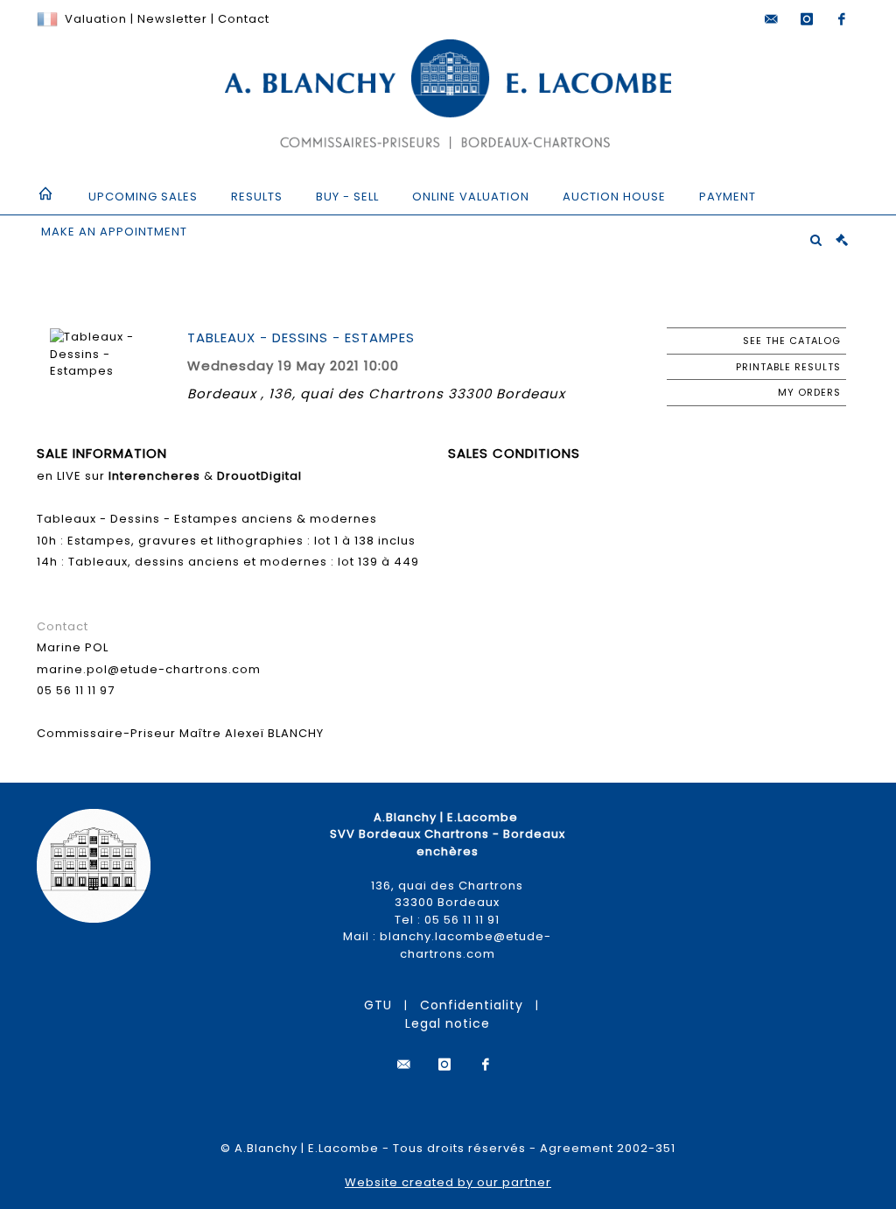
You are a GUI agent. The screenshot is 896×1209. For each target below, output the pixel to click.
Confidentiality (471, 1005)
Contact (244, 19)
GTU (378, 1005)
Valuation (96, 19)
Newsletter (170, 19)
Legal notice (447, 1023)
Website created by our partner (448, 1182)
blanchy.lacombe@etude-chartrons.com (465, 945)
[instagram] (806, 19)
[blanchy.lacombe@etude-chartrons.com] (771, 19)
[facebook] (841, 19)
